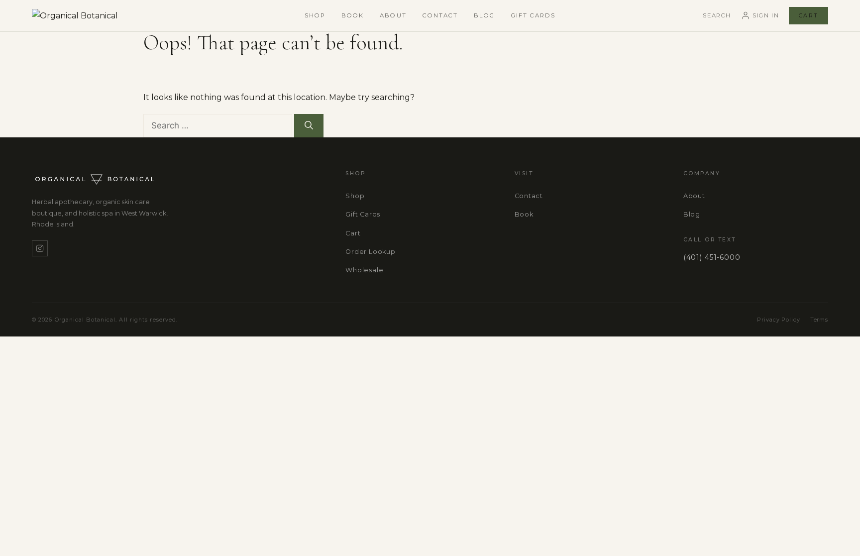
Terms (819, 319)
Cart (808, 15)
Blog (484, 15)
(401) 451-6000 (712, 257)
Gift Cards (533, 15)
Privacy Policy (778, 319)
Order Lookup (370, 251)
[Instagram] (40, 248)
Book (352, 15)
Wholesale (364, 270)
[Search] (308, 126)
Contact (440, 15)
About (393, 15)
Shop (315, 15)
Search (717, 15)
